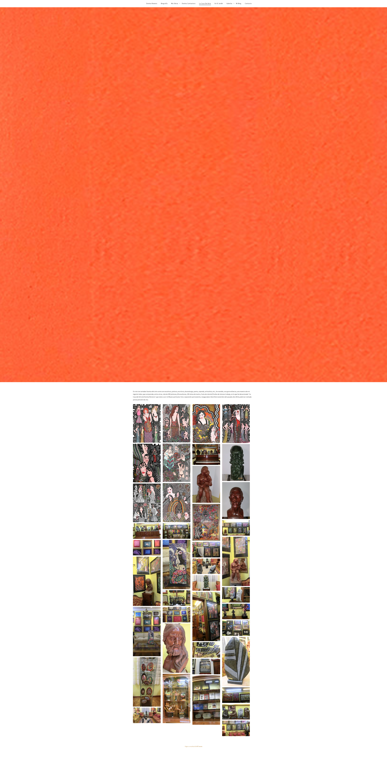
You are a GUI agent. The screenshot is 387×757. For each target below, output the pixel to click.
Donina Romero (151, 3)
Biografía (164, 3)
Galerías (229, 3)
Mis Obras (174, 3)
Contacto (248, 3)
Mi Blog (238, 3)
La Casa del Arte (205, 3)
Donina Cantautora (188, 3)
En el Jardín (219, 3)
